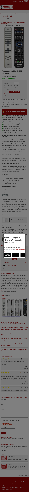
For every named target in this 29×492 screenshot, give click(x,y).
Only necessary (7, 255)
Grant (22, 255)
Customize (15, 255)
